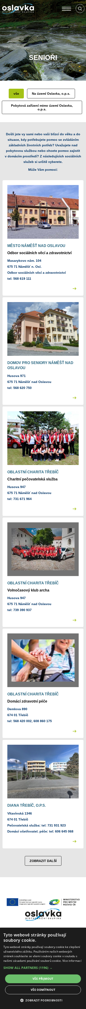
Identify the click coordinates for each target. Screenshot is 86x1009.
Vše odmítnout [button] (43, 990)
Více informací (71, 961)
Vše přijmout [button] (43, 979)
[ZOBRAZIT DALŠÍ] (43, 852)
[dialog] (43, 968)
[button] (43, 968)
